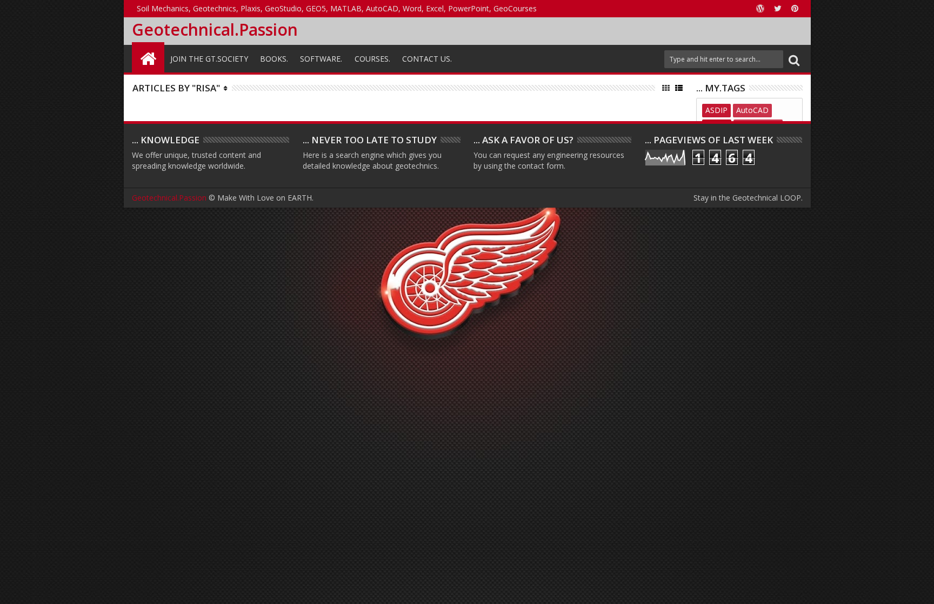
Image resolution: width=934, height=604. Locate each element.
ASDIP (716, 110)
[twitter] (777, 8)
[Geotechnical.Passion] (148, 57)
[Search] (794, 59)
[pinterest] (795, 8)
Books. (274, 59)
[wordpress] (760, 8)
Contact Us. (427, 59)
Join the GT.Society (209, 59)
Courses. (372, 59)
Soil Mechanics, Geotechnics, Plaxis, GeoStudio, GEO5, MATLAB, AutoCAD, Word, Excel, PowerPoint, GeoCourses (337, 8)
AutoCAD (752, 110)
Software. (321, 59)
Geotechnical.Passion (215, 29)
